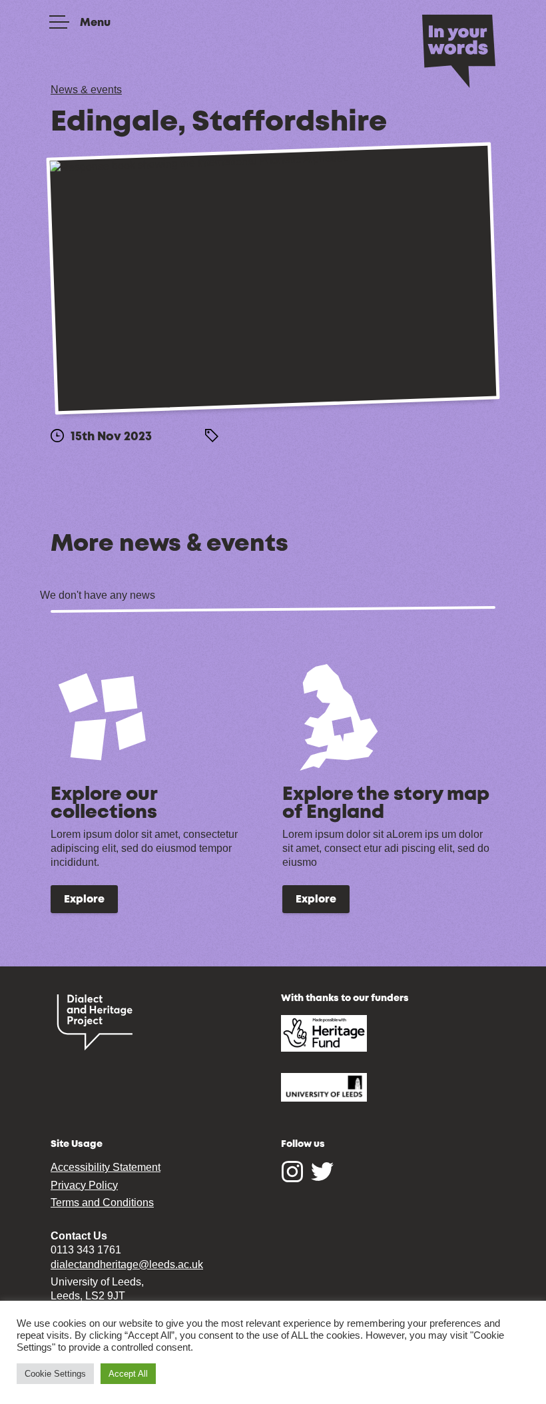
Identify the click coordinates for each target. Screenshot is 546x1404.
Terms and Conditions (102, 1202)
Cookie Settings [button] (55, 1374)
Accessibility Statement (105, 1167)
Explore (84, 899)
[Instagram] (292, 1179)
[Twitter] (322, 1179)
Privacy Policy (84, 1185)
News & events (86, 89)
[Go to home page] (458, 50)
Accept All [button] (128, 1374)
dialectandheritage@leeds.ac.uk (127, 1264)
